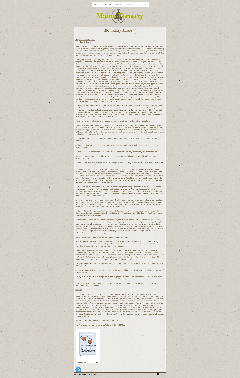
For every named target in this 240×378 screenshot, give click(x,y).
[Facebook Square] (158, 374)
